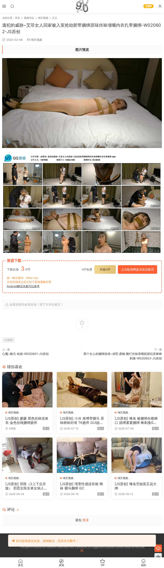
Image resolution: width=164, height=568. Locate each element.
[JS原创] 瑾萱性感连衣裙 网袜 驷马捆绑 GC (81, 486)
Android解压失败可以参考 (23, 286)
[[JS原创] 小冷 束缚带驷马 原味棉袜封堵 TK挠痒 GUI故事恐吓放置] (82, 389)
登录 (85, 520)
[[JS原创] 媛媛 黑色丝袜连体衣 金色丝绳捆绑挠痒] (27, 389)
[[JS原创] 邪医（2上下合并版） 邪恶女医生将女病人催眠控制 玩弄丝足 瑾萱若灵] (27, 455)
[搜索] (12, 6)
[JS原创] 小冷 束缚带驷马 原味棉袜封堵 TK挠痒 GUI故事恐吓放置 (82, 420)
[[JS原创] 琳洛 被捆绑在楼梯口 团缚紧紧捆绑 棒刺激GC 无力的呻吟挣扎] (136, 389)
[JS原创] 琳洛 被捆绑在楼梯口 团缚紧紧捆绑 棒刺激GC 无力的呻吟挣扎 (136, 420)
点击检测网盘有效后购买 (137, 269)
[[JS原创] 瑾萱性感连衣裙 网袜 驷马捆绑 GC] (82, 455)
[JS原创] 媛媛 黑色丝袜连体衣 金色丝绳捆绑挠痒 (26, 420)
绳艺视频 (36, 39)
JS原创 (8, 339)
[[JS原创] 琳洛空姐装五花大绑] (136, 455)
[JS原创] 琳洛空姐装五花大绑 (136, 486)
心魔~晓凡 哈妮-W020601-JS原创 (25, 354)
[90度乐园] (82, 6)
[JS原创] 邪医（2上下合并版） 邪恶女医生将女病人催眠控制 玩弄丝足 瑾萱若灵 (26, 486)
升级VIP (105, 269)
